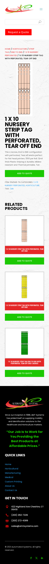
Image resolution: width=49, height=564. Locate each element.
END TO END (16, 52)
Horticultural (11, 468)
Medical (9, 477)
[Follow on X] (36, 558)
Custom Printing (13, 481)
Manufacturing (13, 473)
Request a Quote (18, 32)
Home (7, 49)
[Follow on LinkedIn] (42, 558)
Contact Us (11, 490)
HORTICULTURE (20, 49)
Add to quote (24, 173)
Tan (11, 188)
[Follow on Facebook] (31, 558)
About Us (10, 486)
